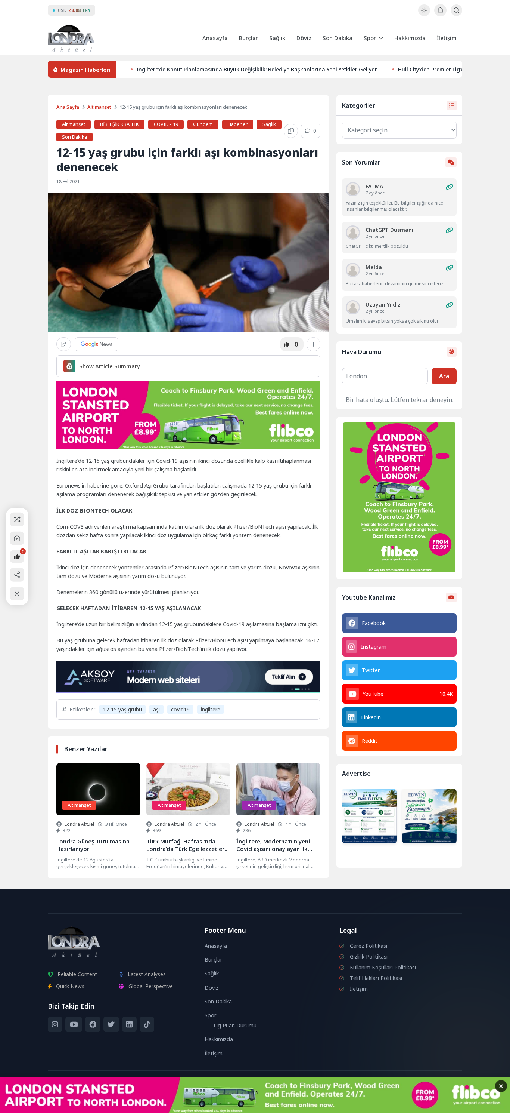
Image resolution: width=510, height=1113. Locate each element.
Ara (444, 376)
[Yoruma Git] (449, 187)
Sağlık (277, 37)
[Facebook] (92, 1024)
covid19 (180, 709)
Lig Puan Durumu (235, 1025)
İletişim (447, 37)
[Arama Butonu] (456, 10)
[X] (111, 1024)
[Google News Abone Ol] (96, 344)
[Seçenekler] (313, 344)
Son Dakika (337, 37)
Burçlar (248, 37)
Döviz (303, 37)
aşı (156, 709)
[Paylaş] (63, 344)
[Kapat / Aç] (17, 593)
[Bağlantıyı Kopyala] (291, 131)
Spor (370, 37)
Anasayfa (215, 37)
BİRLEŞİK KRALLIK (119, 124)
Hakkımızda (410, 37)
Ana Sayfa (67, 107)
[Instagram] (55, 1024)
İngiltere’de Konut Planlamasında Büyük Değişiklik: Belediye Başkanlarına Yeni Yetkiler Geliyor (257, 69)
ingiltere (210, 709)
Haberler (238, 124)
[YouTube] (73, 1024)
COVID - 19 (166, 124)
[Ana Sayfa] (17, 538)
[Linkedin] (129, 1024)
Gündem (203, 124)
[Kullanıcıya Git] (353, 189)
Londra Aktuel (79, 824)
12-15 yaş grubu (122, 709)
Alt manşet (99, 107)
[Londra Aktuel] (71, 38)
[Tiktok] (147, 1024)
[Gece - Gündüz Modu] (424, 14)
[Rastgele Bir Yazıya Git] (17, 519)
